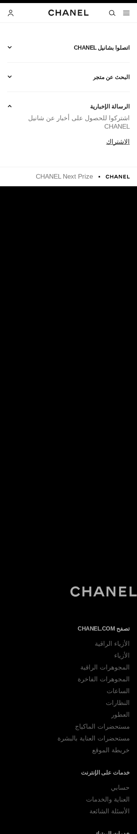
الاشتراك (118, 141)
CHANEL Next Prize (64, 176)
